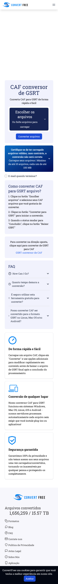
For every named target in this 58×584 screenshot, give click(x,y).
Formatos (13, 521)
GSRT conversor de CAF (29, 252)
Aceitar (30, 578)
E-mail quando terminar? (22, 176)
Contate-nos (15, 539)
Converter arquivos (29, 136)
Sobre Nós (13, 557)
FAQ (10, 533)
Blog (10, 527)
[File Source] (44, 119)
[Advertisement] (29, 40)
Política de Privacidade (21, 545)
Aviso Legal (14, 551)
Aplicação (13, 563)
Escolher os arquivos (24, 119)
